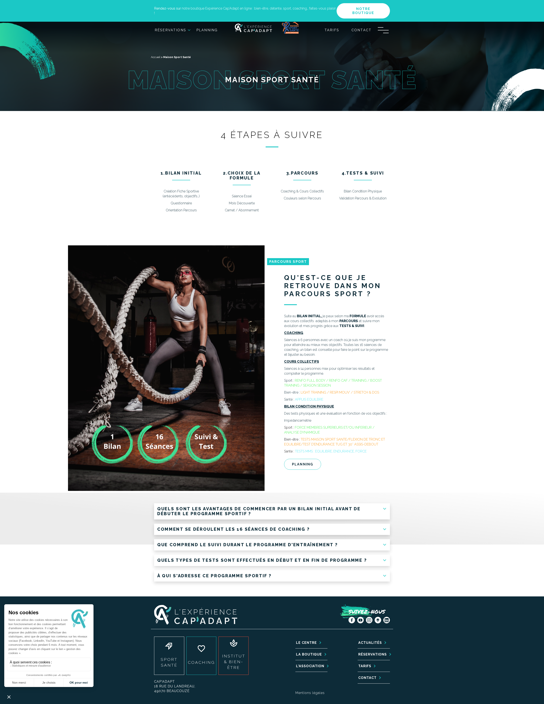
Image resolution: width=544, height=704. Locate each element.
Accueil (155, 57)
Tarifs (331, 30)
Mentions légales (310, 693)
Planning (207, 30)
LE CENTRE (306, 643)
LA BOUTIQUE (309, 654)
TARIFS (364, 666)
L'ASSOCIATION (310, 666)
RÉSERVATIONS (372, 654)
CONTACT (367, 678)
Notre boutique (363, 11)
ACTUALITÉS (370, 643)
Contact (361, 30)
